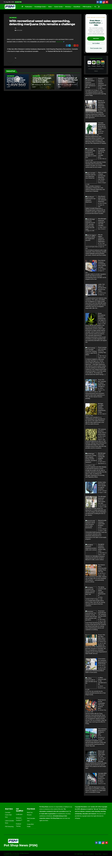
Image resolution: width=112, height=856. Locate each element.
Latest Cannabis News (9, 822)
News (50, 6)
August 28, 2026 (12, 84)
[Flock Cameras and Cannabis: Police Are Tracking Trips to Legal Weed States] (91, 352)
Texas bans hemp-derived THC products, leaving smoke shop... (102, 614)
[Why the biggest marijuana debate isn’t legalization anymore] (91, 240)
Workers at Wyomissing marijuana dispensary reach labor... (101, 104)
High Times (102, 355)
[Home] (22, 6)
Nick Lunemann (103, 490)
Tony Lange (102, 413)
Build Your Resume (30, 813)
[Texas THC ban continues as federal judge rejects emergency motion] (91, 385)
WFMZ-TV (102, 109)
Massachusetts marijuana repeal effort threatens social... (102, 524)
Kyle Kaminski (103, 505)
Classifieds (77, 6)
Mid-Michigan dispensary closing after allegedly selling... (102, 457)
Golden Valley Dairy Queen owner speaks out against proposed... (102, 486)
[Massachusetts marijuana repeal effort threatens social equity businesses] (91, 525)
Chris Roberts (103, 269)
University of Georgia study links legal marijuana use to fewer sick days (42, 81)
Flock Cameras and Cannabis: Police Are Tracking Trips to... (102, 351)
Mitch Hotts (102, 158)
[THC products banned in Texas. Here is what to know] (91, 434)
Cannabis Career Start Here (8, 815)
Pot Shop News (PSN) (21, 845)
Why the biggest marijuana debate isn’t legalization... (101, 238)
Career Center (58, 6)
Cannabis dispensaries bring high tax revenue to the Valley (102, 126)
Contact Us (105, 854)
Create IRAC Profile (30, 825)
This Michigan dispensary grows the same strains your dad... (102, 500)
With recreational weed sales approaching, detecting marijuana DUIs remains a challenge (42, 22)
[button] (95, 6)
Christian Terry (103, 710)
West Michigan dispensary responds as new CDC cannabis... (102, 222)
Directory (68, 6)
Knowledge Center (40, 6)
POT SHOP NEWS (79, 854)
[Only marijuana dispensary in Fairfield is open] (91, 734)
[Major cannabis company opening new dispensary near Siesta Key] (91, 177)
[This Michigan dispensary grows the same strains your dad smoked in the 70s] (91, 501)
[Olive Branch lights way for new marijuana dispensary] (91, 201)
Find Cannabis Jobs (96, 48)
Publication (28, 6)
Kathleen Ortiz (103, 641)
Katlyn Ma (102, 758)
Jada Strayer (102, 619)
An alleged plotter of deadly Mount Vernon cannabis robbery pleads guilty (68, 81)
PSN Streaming (9, 826)
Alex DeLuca (102, 665)
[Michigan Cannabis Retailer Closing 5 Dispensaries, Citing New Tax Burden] (91, 409)
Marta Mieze (102, 552)
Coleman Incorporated (14, 854)
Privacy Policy (98, 854)
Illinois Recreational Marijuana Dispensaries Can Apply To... (102, 317)
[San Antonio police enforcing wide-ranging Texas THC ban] (91, 570)
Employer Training (18, 825)
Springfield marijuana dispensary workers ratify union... (101, 548)
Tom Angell (102, 321)
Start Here (96, 38)
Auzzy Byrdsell (102, 528)
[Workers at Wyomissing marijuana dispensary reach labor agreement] (91, 106)
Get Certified (96, 43)
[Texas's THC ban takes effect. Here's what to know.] (91, 640)
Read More (59, 41)
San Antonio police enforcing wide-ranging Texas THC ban (102, 568)
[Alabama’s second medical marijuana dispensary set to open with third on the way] (91, 83)
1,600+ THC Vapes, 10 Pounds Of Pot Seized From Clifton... (102, 288)
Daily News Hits (13, 17)
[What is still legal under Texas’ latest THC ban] (91, 756)
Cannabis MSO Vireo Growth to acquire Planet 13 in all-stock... (102, 777)
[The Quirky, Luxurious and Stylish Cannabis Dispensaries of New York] (91, 592)
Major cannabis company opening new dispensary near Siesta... (102, 176)
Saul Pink (102, 573)
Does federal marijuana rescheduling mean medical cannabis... (102, 264)
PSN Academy (87, 6)
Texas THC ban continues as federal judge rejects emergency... (102, 383)
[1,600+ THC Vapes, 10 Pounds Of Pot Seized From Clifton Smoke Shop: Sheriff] (91, 289)
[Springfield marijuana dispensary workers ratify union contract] (91, 549)
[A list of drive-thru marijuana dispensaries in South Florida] (91, 664)
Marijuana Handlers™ (19, 819)
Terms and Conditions (89, 854)
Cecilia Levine (103, 292)
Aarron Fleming (102, 203)
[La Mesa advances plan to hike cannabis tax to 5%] (91, 682)
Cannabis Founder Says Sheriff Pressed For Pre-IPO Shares (16, 80)
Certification (19, 814)
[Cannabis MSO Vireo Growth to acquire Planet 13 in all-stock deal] (91, 778)
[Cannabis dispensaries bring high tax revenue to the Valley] (91, 128)
